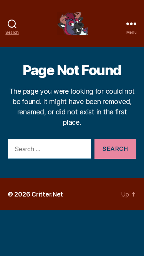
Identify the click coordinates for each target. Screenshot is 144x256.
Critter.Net (47, 194)
